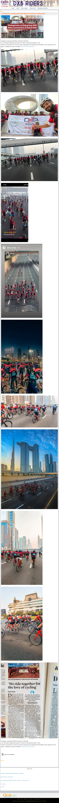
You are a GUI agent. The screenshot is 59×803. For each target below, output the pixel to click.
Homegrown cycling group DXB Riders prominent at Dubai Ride (23, 13)
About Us (4, 784)
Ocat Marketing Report (21, 801)
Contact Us (33, 8)
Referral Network (42, 8)
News (17, 8)
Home (13, 8)
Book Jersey (24, 8)
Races (3, 786)
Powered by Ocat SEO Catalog (41, 801)
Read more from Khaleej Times (28, 46)
